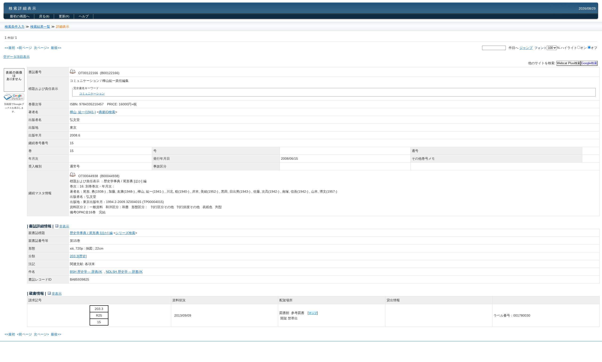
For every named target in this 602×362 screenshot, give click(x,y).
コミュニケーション (92, 93)
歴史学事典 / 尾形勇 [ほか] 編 (91, 233)
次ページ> (41, 48)
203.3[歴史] (78, 256)
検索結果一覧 (40, 26)
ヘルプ (84, 16)
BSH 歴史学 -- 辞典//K (86, 272)
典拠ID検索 (107, 112)
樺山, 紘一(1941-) (83, 112)
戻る (44, 16)
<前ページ (24, 48)
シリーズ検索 (125, 233)
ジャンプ (526, 48)
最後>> (56, 48)
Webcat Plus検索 (568, 63)
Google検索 (589, 63)
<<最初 (10, 48)
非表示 (64, 226)
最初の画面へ (20, 16)
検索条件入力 (14, 26)
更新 (64, 16)
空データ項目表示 (16, 57)
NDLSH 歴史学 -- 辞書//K (124, 272)
